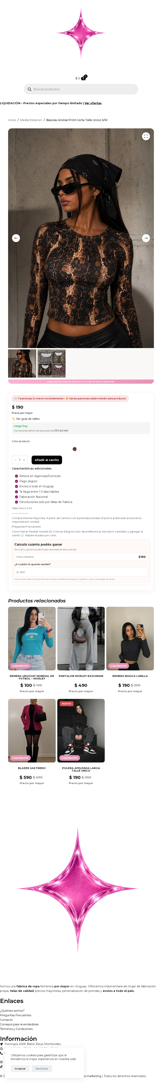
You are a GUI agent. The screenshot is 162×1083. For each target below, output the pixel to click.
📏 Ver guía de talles (26, 419)
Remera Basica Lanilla (130, 675)
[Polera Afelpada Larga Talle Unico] (81, 730)
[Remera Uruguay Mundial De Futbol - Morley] (32, 638)
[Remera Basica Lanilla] (130, 638)
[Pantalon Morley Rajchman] (81, 638)
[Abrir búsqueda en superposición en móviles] (81, 89)
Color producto (21, 441)
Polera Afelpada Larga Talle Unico (81, 769)
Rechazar (42, 1068)
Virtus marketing (89, 1076)
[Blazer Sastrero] (32, 730)
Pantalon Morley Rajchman (81, 675)
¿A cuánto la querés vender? (32, 564)
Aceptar (20, 1068)
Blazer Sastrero (32, 768)
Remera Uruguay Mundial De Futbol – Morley (32, 677)
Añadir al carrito (47, 460)
